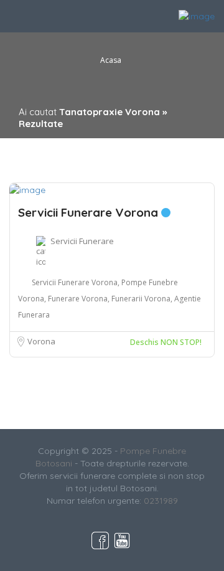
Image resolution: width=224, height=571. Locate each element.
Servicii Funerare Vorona (89, 212)
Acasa (110, 60)
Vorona (41, 341)
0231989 (161, 500)
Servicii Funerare (82, 241)
